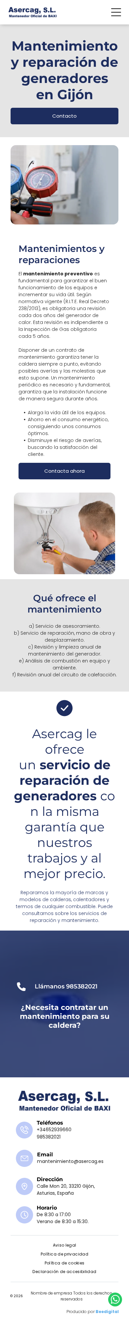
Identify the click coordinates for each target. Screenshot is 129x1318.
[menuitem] (64, 1245)
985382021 (82, 986)
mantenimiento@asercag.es (70, 1161)
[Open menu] (116, 12)
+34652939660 (54, 1129)
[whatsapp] (115, 1300)
